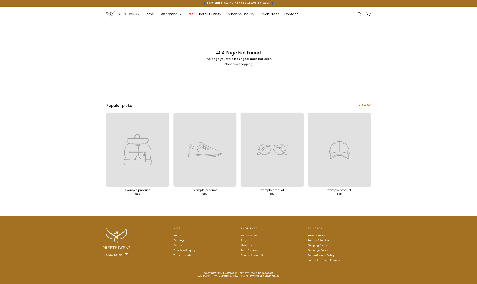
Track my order (183, 255)
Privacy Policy (316, 235)
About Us (246, 245)
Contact (291, 14)
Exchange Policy (318, 250)
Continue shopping (238, 64)
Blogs (244, 240)
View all (365, 105)
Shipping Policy (317, 245)
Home (149, 14)
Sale (190, 14)
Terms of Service (318, 240)
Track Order (269, 14)
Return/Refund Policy (321, 255)
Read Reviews (249, 250)
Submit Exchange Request (324, 260)
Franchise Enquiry (240, 14)
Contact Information (253, 255)
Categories (168, 14)
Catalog (178, 240)
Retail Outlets (210, 14)
